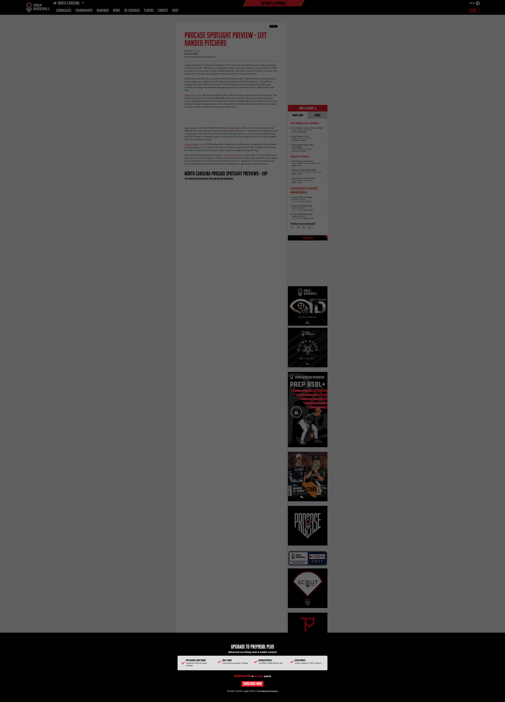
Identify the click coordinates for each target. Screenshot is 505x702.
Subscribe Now (252, 684)
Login (246, 691)
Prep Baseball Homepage (267, 691)
